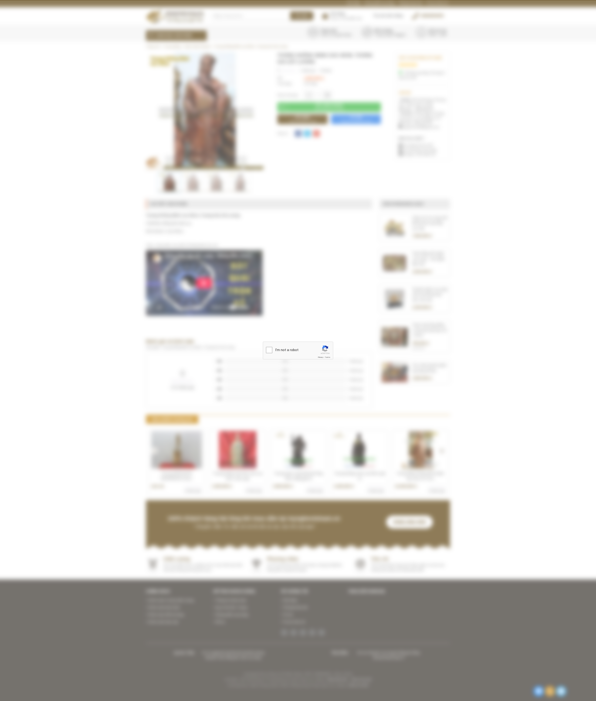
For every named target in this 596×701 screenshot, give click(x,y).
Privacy (320, 357)
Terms (327, 357)
